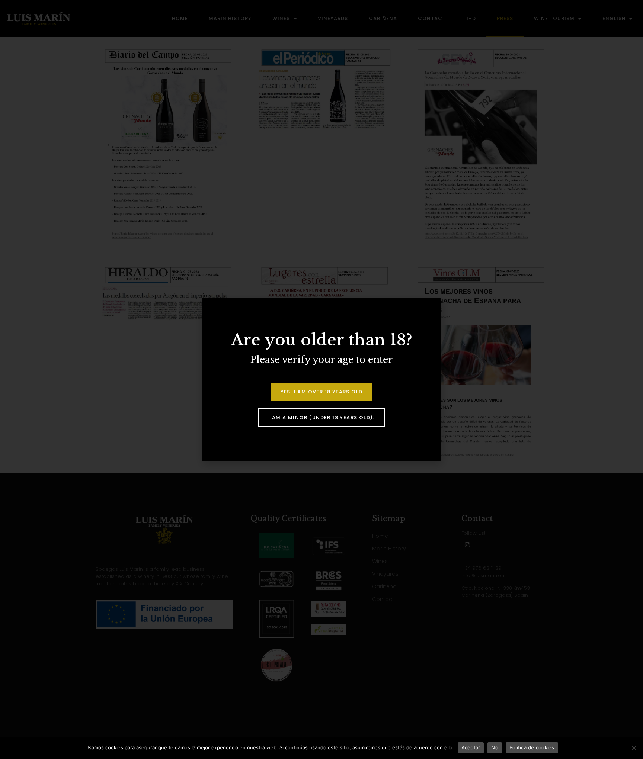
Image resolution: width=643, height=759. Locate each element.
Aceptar (470, 747)
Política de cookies (531, 747)
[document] (321, 379)
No (494, 747)
